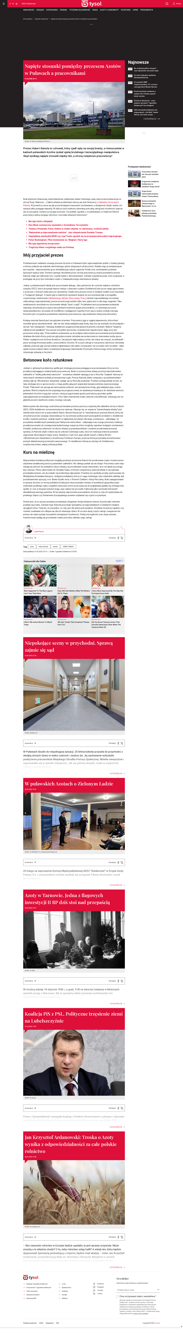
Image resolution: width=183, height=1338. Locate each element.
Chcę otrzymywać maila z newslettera (138, 1296)
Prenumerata (146, 10)
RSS (57, 1323)
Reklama (64, 1298)
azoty (32, 547)
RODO (41, 1323)
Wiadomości (28, 10)
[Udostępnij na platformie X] (122, 538)
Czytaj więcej (150, 119)
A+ (13, 3)
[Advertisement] (91, 41)
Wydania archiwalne (32, 1295)
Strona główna (27, 19)
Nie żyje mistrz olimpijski (40, 221)
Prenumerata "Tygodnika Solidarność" (38, 1287)
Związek (40, 10)
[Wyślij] (158, 1289)
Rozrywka (126, 10)
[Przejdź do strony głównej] (89, 3)
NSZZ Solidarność (29, 3)
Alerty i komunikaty (109, 10)
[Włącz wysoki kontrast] (16, 3)
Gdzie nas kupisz (32, 1291)
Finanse (63, 10)
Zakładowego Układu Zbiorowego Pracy (67, 298)
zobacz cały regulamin (141, 1313)
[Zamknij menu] (4, 3)
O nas (64, 1284)
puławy (55, 547)
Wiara (95, 10)
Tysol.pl (157, 1323)
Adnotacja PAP (31, 1298)
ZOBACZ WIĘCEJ (68, 547)
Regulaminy (50, 1323)
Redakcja (65, 1291)
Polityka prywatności (30, 1323)
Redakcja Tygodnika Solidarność (37, 1284)
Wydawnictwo (66, 1287)
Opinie (135, 10)
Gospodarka (52, 10)
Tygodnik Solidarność (79, 10)
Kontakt (64, 1295)
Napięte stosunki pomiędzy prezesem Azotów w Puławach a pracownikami (74, 19)
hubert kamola (43, 547)
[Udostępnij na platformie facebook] (118, 538)
